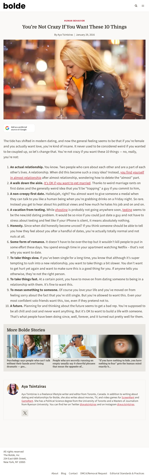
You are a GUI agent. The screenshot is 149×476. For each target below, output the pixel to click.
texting (127, 209)
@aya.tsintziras (125, 404)
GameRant (27, 401)
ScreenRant (128, 397)
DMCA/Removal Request (93, 473)
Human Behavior (74, 20)
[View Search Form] (136, 5)
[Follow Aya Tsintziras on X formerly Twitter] (25, 413)
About (55, 473)
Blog (63, 473)
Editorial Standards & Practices (127, 473)
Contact (73, 473)
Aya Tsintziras (65, 35)
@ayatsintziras (88, 404)
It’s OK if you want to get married (67, 183)
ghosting (61, 209)
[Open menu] (143, 5)
